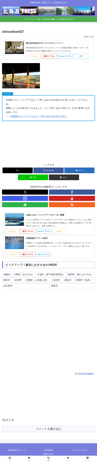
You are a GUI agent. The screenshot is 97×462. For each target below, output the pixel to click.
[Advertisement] (48, 142)
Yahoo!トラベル (65, 56)
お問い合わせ (48, 454)
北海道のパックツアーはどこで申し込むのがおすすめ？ (38, 116)
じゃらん (33, 56)
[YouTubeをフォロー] (72, 198)
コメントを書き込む (49, 428)
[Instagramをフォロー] (25, 198)
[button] (64, 177)
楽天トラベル (49, 56)
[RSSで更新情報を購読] (72, 204)
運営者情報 (48, 450)
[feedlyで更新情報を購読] (25, 204)
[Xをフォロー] (25, 192)
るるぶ (59, 231)
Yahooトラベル (43, 231)
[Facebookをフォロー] (72, 192)
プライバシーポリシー (80, 450)
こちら (76, 246)
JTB (81, 56)
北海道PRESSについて (17, 450)
